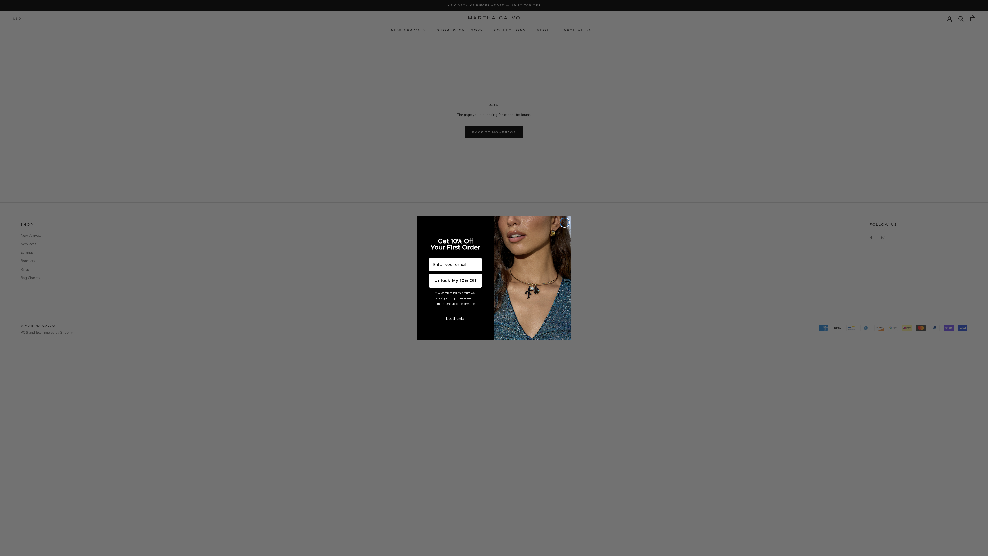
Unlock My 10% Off (455, 280)
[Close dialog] (564, 222)
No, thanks (455, 318)
